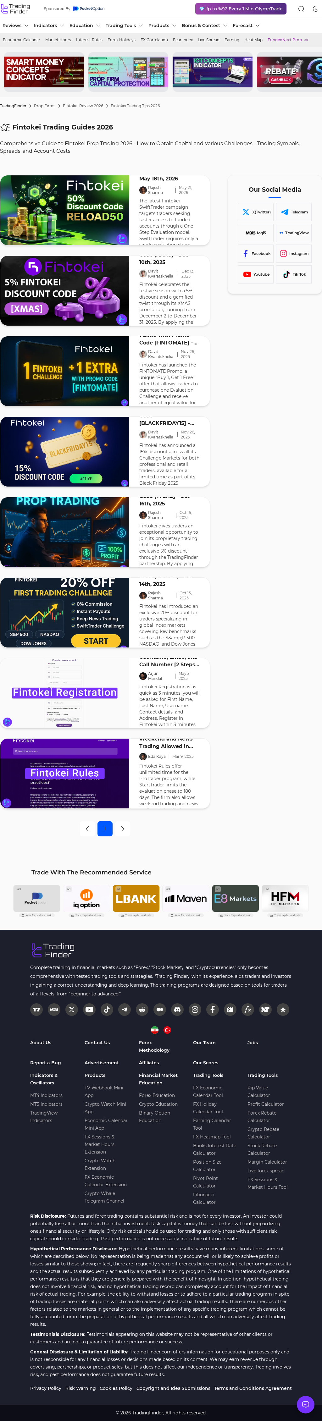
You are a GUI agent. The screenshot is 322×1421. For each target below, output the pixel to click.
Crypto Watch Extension (100, 1164)
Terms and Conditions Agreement (253, 1388)
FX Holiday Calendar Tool (208, 1108)
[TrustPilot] (283, 1009)
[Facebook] (212, 1009)
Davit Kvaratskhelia (160, 273)
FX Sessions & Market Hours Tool (267, 1183)
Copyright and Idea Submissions (173, 1388)
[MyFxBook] (248, 1009)
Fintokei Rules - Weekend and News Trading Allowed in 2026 (166, 739)
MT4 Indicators (46, 1095)
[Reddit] (142, 1009)
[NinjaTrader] (265, 1009)
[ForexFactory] (230, 1009)
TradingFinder (13, 105)
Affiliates (149, 1063)
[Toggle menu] (305, 1404)
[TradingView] (36, 1009)
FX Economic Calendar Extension (106, 1180)
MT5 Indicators (46, 1104)
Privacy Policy (45, 1388)
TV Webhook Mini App (104, 1091)
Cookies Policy (116, 1388)
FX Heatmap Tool (212, 1137)
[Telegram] (124, 1009)
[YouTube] (89, 1009)
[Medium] (159, 1009)
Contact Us (97, 1042)
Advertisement (102, 1063)
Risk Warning (80, 1388)
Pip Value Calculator (258, 1091)
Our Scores (205, 1063)
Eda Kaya (157, 756)
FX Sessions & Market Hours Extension (99, 1144)
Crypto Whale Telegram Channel (104, 1197)
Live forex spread (266, 1171)
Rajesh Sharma (155, 190)
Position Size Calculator (207, 1165)
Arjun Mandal (155, 676)
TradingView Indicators (44, 1116)
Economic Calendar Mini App (106, 1124)
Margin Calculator (267, 1162)
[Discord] (177, 1009)
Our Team (204, 1042)
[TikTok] (107, 1009)
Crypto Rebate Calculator (263, 1133)
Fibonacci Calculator (204, 1198)
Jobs (252, 1042)
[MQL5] (54, 1009)
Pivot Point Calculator (205, 1182)
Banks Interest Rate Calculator (214, 1149)
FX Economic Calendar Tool (208, 1091)
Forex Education (157, 1095)
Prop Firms (44, 105)
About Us (40, 1042)
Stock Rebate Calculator (262, 1149)
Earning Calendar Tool (212, 1124)
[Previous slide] (10, 72)
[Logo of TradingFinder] (15, 8)
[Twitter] (71, 1009)
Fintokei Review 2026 (83, 105)
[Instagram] (195, 1009)
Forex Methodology (154, 1046)
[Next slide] (312, 72)
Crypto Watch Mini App (105, 1108)
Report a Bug (45, 1063)
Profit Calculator (265, 1104)
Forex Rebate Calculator (261, 1116)
